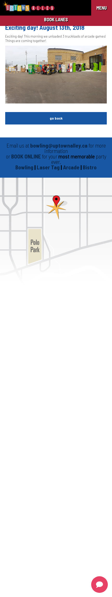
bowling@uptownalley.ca (59, 145)
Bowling (24, 167)
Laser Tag (49, 167)
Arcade (71, 167)
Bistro (90, 167)
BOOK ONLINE (26, 156)
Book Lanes (56, 19)
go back (56, 118)
